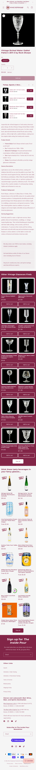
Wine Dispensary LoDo (9, 703)
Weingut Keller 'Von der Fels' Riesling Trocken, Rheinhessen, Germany (25, 495)
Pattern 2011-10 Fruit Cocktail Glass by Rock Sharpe (17, 89)
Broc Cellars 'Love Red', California (8, 596)
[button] (3, 7)
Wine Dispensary (11, 761)
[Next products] (33, 85)
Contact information (13, 766)
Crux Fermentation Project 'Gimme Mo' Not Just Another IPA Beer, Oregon (26, 622)
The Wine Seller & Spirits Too (11, 709)
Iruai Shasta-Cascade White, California (24, 596)
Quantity (3, 64)
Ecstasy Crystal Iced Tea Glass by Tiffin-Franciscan (17, 114)
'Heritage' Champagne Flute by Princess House (8, 326)
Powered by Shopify (19, 761)
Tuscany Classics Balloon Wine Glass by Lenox (8, 387)
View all (18, 461)
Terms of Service (7, 679)
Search (5, 668)
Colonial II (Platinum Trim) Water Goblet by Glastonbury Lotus (26, 447)
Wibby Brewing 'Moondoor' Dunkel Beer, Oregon (9, 570)
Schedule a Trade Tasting (10, 672)
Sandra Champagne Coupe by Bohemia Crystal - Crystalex (9, 357)
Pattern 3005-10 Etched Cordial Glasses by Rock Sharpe (17, 98)
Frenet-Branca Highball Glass (8, 296)
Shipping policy (27, 763)
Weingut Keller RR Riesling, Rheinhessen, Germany (8, 495)
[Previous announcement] (3, 2)
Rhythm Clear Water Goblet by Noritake (26, 356)
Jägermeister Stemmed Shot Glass (25, 296)
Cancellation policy (24, 766)
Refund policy (7, 683)
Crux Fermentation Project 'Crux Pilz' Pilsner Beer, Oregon (9, 521)
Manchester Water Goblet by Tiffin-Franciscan (17, 106)
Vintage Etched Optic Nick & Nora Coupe (9, 446)
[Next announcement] (33, 2)
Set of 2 (6, 61)
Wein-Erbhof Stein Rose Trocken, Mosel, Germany (25, 545)
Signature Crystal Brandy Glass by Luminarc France (25, 387)
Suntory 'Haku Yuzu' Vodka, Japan (9, 545)
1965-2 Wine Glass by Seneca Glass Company (8, 417)
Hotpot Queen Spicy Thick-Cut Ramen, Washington (9, 621)
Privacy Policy (7, 691)
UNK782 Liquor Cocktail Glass (25, 417)
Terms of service (18, 763)
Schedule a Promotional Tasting (11, 676)
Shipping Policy (7, 687)
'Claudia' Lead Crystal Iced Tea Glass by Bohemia (26, 326)
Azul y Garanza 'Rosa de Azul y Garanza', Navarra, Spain (25, 521)
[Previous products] (29, 85)
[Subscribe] (30, 655)
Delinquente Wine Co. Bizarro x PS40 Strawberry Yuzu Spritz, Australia (26, 571)
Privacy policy (10, 763)
